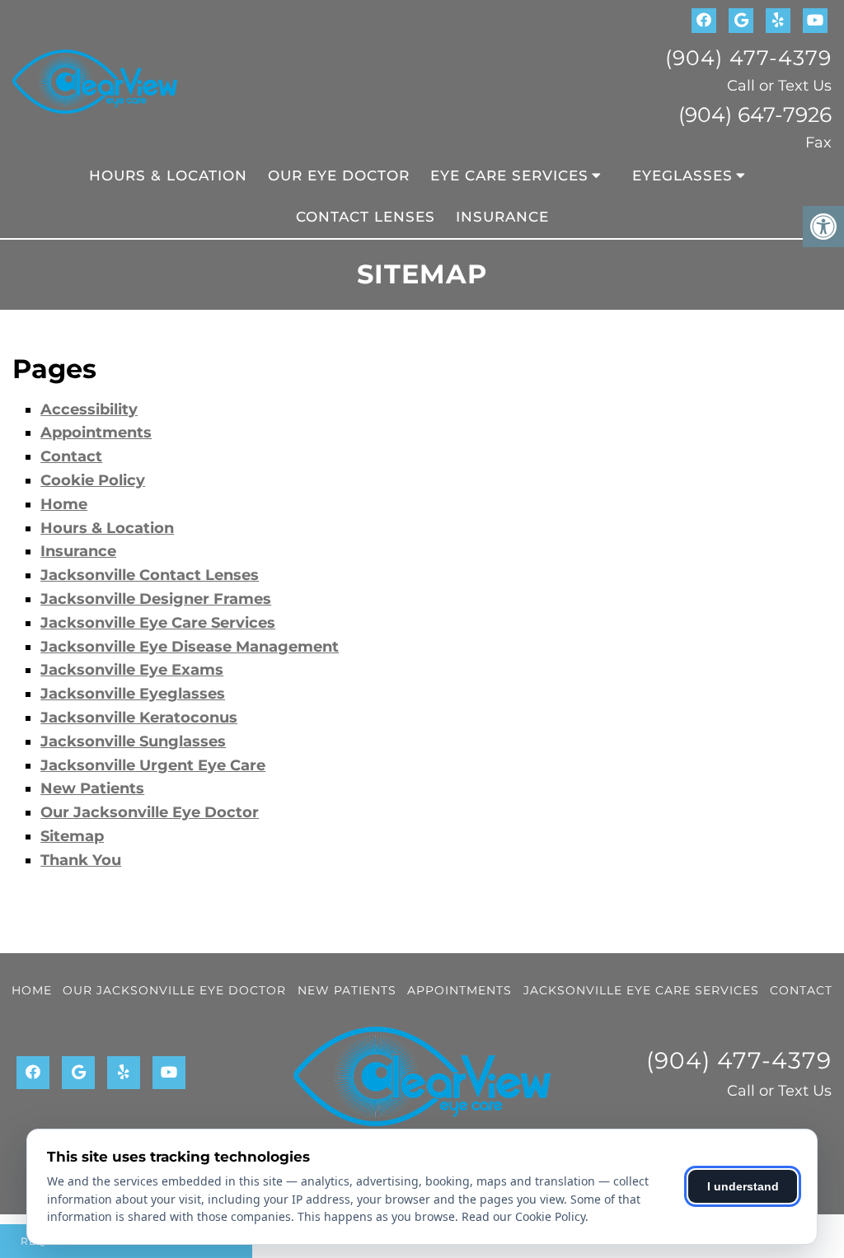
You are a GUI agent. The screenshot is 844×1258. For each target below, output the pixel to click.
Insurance (502, 216)
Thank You (80, 860)
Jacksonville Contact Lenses (149, 575)
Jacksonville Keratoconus (138, 718)
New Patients (92, 788)
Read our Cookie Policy (523, 1216)
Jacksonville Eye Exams (131, 670)
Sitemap (72, 836)
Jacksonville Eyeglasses (132, 694)
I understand (743, 1186)
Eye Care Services (509, 175)
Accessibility (89, 409)
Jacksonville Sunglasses (133, 741)
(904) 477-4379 (748, 57)
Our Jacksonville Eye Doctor (149, 812)
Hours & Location (168, 175)
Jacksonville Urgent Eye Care (152, 765)
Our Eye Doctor (339, 175)
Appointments (96, 432)
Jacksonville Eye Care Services (157, 623)
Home (63, 504)
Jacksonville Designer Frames (155, 599)
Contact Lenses (365, 216)
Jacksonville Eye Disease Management (189, 647)
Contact (71, 456)
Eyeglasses (682, 175)
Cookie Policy (92, 480)
